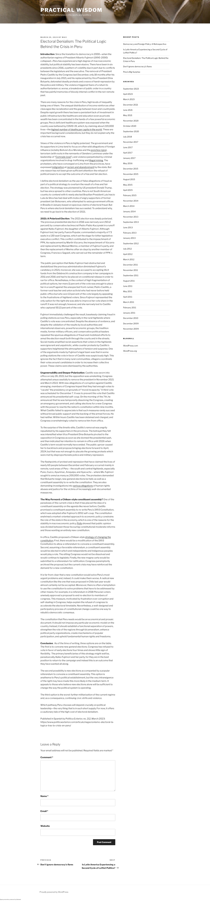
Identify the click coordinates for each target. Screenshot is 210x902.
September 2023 (131, 88)
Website (45, 826)
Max (64, 37)
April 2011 (127, 297)
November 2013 (130, 217)
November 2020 (131, 120)
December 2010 (130, 318)
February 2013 (129, 232)
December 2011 (130, 264)
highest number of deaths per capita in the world (76, 129)
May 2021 (127, 115)
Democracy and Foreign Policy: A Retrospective (144, 44)
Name (44, 796)
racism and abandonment (80, 167)
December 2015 (130, 168)
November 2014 (130, 201)
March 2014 (128, 206)
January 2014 (129, 211)
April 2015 (128, 190)
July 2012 (127, 248)
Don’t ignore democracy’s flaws (137, 66)
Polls (79, 523)
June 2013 (128, 227)
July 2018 (127, 136)
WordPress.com (130, 345)
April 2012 (127, 254)
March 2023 (129, 99)
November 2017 (130, 142)
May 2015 (127, 185)
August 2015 (129, 179)
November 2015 (130, 174)
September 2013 (131, 222)
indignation (58, 167)
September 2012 (131, 243)
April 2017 (127, 152)
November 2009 (131, 329)
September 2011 (130, 275)
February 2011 (129, 307)
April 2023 (128, 94)
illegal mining (96, 160)
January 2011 (129, 313)
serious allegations (83, 485)
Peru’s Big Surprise (131, 72)
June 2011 (127, 286)
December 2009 (131, 323)
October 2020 (129, 126)
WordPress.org (130, 351)
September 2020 (131, 131)
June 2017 (128, 147)
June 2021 (128, 110)
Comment (46, 757)
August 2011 (129, 281)
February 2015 (129, 195)
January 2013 (129, 238)
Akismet (18, 899)
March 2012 (128, 259)
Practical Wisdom (71, 10)
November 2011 (130, 270)
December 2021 (130, 104)
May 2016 (127, 163)
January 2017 (129, 158)
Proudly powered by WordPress (54, 892)
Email (44, 811)
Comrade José (63, 157)
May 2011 (127, 291)
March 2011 (128, 302)
